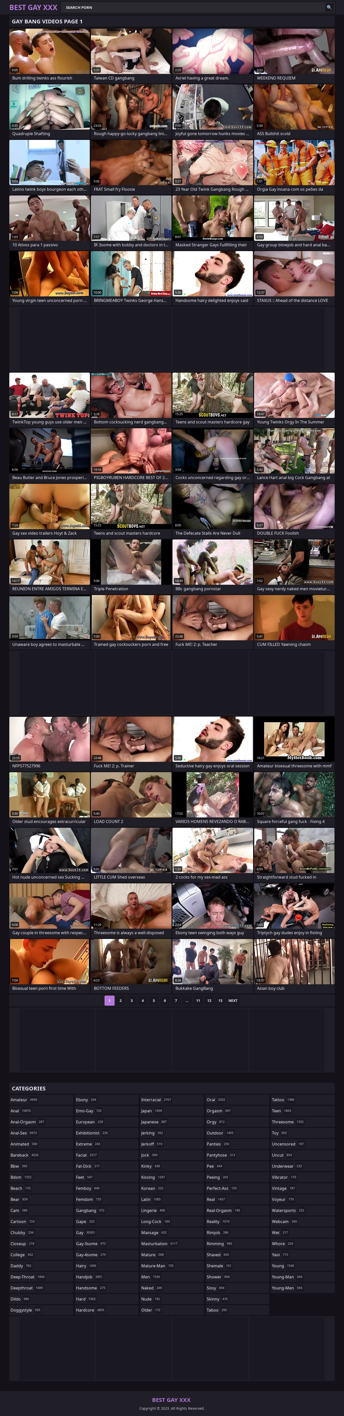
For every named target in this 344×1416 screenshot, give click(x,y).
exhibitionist (92, 1133)
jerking (152, 1133)
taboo (217, 1310)
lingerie (153, 1210)
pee (214, 1166)
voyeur (283, 1199)
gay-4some (91, 1254)
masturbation (159, 1243)
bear (19, 1199)
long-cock (155, 1221)
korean (152, 1188)
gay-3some (91, 1243)
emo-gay (88, 1111)
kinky (150, 1166)
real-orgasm (223, 1210)
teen (281, 1111)
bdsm (21, 1177)
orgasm (219, 1111)
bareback (25, 1155)
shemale (219, 1266)
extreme (88, 1144)
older (150, 1310)
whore (282, 1243)
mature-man (157, 1266)
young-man (287, 1277)
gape (85, 1221)
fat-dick (88, 1166)
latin (151, 1199)
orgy (216, 1122)
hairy (86, 1266)
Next (232, 1000)
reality (218, 1221)
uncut (282, 1155)
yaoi (280, 1254)
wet (280, 1232)
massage (154, 1232)
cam (19, 1210)
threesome (288, 1122)
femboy (87, 1188)
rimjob (217, 1232)
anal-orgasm (27, 1122)
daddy (21, 1266)
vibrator (284, 1177)
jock (149, 1155)
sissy (215, 1288)
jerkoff (151, 1144)
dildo (20, 1299)
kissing (153, 1177)
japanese (154, 1122)
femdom (88, 1199)
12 (209, 1000)
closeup (22, 1243)
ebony (86, 1100)
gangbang (90, 1210)
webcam (284, 1221)
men (150, 1277)
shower (218, 1277)
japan (151, 1111)
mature (152, 1254)
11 (198, 1000)
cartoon (23, 1221)
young (283, 1266)
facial (86, 1155)
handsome (90, 1288)
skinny (217, 1299)
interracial (156, 1100)
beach (20, 1188)
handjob (89, 1277)
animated (24, 1144)
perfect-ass (222, 1188)
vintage (283, 1188)
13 (220, 1000)
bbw (19, 1166)
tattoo (283, 1100)
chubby (22, 1232)
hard (86, 1299)
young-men (287, 1288)
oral (216, 1100)
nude (150, 1299)
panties (218, 1144)
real (216, 1199)
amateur (24, 1100)
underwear (287, 1166)
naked (151, 1288)
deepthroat (27, 1288)
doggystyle (25, 1310)
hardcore (90, 1310)
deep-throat (28, 1277)
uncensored (288, 1144)
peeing (217, 1177)
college (22, 1254)
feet (84, 1177)
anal (21, 1111)
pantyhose (221, 1155)
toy (279, 1133)
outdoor (220, 1133)
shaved (218, 1254)
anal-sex (24, 1133)
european (89, 1122)
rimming (219, 1243)
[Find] (329, 7)
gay (85, 1232)
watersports (288, 1210)
